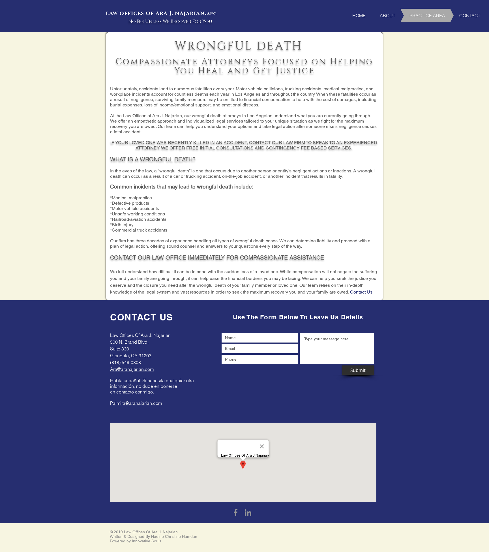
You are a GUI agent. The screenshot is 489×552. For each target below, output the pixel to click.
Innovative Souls (146, 541)
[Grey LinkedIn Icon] (248, 512)
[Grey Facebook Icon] (235, 512)
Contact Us (361, 292)
